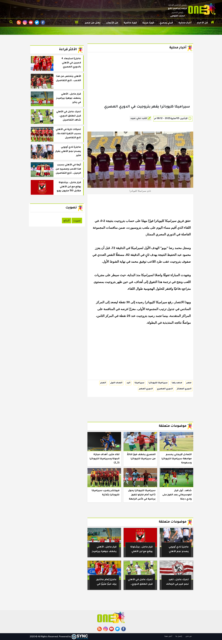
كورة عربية (148, 23)
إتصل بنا (178, 636)
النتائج (66, 220)
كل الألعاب (112, 23)
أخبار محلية (184, 23)
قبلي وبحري (166, 23)
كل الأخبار (202, 23)
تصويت (77, 220)
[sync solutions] (80, 636)
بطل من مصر (92, 23)
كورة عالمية (130, 23)
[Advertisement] (140, 83)
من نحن (188, 636)
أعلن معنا (168, 636)
